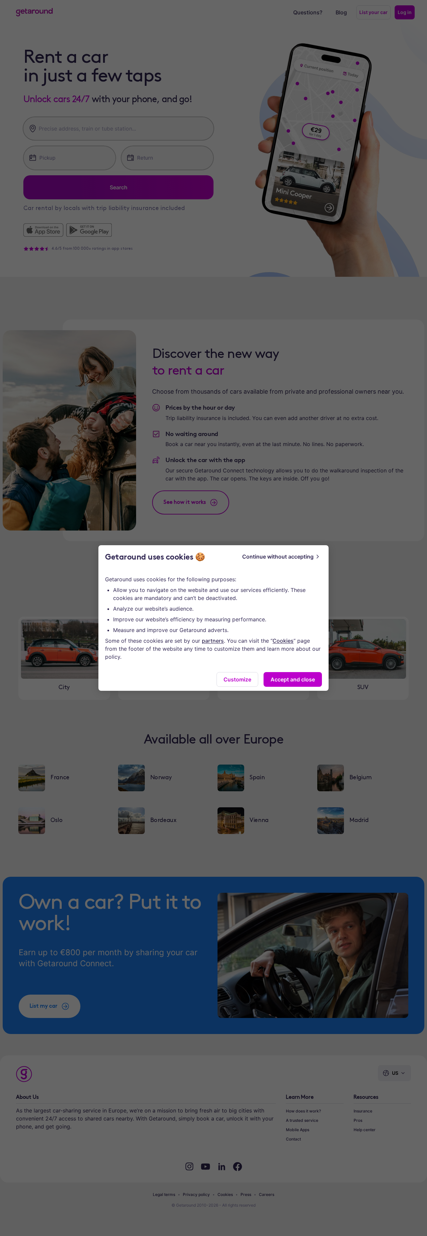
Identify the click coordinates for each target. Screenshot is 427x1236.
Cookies (283, 640)
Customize (237, 679)
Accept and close (293, 679)
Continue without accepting (278, 556)
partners (213, 640)
